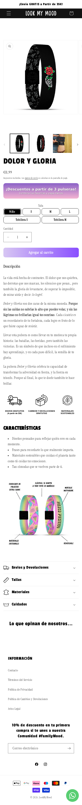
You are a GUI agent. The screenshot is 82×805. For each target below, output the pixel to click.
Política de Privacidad (20, 690)
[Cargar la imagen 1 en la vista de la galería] (19, 143)
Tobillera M (60, 220)
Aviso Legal (14, 709)
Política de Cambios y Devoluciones (28, 699)
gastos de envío (31, 178)
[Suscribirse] (69, 748)
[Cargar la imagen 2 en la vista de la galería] (41, 143)
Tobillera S (22, 220)
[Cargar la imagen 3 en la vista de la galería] (62, 143)
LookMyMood (45, 797)
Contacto (13, 670)
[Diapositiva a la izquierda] (4, 144)
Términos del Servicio (20, 680)
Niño (12, 211)
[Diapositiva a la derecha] (77, 144)
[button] (9, 13)
